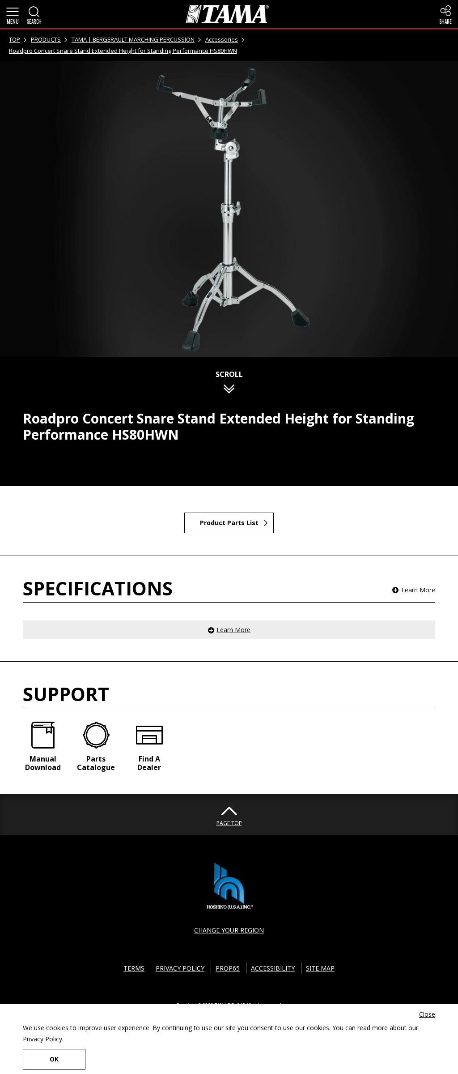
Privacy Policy (42, 1039)
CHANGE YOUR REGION (229, 930)
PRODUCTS (46, 39)
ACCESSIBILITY (273, 968)
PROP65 (228, 968)
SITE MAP (320, 968)
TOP (14, 39)
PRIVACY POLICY (180, 968)
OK (54, 1059)
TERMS (133, 968)
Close (427, 1014)
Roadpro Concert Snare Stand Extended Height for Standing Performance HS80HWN (123, 51)
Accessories (221, 39)
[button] (12, 14)
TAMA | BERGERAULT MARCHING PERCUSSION (133, 39)
